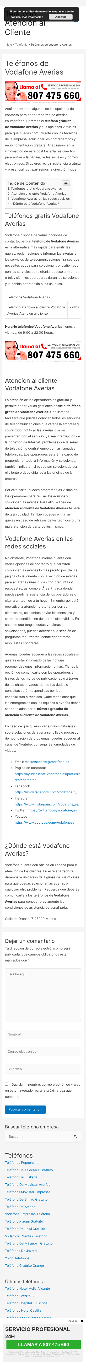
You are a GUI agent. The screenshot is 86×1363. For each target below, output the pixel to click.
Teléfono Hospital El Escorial (26, 1303)
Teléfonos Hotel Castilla (23, 1310)
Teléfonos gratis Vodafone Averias (36, 188)
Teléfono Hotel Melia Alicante (27, 1288)
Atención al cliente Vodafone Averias (38, 193)
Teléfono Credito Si (19, 1296)
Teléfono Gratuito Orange (24, 1265)
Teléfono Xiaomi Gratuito (24, 1221)
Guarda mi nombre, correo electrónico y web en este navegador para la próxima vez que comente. (42, 1091)
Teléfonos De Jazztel (21, 1251)
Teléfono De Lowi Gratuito (25, 1229)
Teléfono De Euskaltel (21, 1177)
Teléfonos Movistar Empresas (27, 1192)
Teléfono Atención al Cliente (25, 23)
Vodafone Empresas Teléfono (27, 1214)
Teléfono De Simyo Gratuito (26, 1199)
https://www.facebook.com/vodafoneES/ (46, 792)
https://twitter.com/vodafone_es (52, 810)
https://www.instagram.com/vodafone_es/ (47, 804)
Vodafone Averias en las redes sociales (40, 198)
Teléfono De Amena (20, 1207)
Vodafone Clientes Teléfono (26, 1236)
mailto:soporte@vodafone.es (47, 762)
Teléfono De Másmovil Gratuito (29, 1243)
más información (32, 17)
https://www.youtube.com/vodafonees (44, 822)
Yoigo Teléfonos (17, 1258)
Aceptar (60, 17)
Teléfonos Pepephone (21, 1162)
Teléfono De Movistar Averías (27, 1184)
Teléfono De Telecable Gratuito (29, 1170)
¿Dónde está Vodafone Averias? (35, 203)
